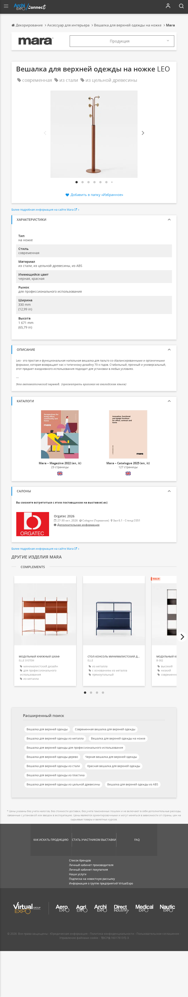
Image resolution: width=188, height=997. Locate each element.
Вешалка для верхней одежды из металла (55, 738)
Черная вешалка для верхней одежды (111, 757)
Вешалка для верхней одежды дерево (52, 757)
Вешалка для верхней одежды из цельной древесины (63, 784)
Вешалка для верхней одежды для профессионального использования (75, 748)
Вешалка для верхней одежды (47, 729)
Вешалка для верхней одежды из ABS (132, 784)
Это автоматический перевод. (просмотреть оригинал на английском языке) (71, 384)
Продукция (120, 41)
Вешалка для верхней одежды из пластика (56, 775)
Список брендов (80, 860)
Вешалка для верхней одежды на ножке (118, 738)
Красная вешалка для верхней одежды (113, 766)
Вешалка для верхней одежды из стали (53, 766)
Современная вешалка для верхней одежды (105, 729)
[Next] (142, 133)
